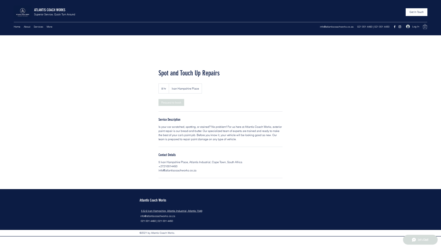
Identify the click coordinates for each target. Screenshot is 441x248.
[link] (171, 102)
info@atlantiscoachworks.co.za (336, 26)
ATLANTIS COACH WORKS (49, 10)
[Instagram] (400, 26)
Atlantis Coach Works (153, 200)
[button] (416, 12)
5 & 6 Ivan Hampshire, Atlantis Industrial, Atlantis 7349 (171, 211)
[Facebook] (394, 26)
